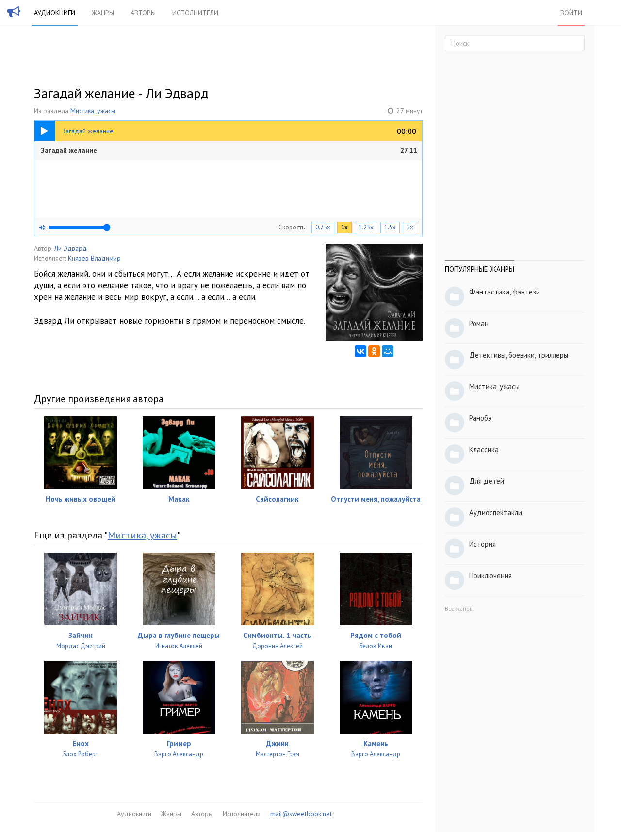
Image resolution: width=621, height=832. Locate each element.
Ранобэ (480, 418)
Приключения (490, 575)
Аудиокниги (54, 12)
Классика (484, 449)
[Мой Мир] (387, 351)
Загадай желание (229, 150)
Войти (571, 12)
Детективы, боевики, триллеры (518, 354)
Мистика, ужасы (92, 110)
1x (344, 227)
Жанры (103, 12)
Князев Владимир (94, 258)
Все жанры (459, 608)
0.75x (322, 227)
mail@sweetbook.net (301, 813)
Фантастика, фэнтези (504, 291)
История (482, 544)
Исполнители (195, 12)
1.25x (366, 227)
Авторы (143, 12)
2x (410, 227)
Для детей (486, 481)
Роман (479, 323)
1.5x (390, 227)
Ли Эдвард (70, 248)
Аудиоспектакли (495, 512)
